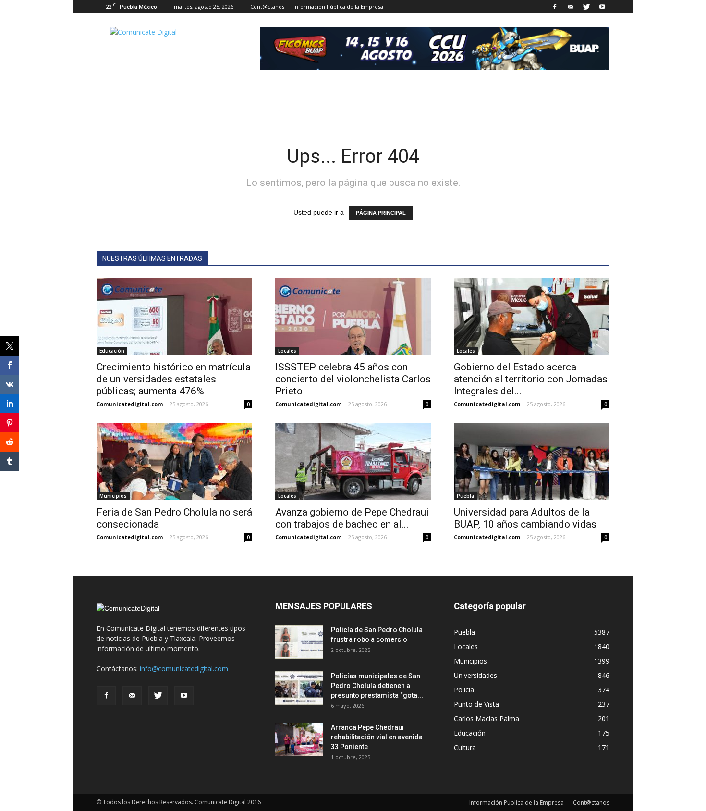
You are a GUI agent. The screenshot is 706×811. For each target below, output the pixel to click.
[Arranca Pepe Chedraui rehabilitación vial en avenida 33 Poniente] (299, 739)
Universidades (475, 675)
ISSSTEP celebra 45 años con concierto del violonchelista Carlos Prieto (353, 379)
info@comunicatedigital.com (184, 668)
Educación (111, 350)
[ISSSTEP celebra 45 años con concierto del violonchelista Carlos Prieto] (353, 316)
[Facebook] (555, 6)
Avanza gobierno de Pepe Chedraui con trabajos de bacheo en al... (352, 518)
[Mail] (570, 6)
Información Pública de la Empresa (338, 6)
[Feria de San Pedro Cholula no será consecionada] (174, 461)
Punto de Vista (476, 704)
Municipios (113, 495)
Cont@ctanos (267, 6)
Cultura (465, 747)
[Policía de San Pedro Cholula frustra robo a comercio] (299, 642)
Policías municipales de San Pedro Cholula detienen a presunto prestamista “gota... (377, 685)
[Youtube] (602, 6)
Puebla (465, 495)
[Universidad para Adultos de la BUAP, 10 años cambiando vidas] (531, 461)
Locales (287, 350)
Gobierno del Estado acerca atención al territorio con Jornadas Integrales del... (531, 379)
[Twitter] (586, 6)
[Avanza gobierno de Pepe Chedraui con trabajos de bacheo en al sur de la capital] (353, 461)
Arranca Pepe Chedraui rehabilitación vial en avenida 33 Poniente (377, 737)
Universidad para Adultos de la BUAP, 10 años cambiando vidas (525, 518)
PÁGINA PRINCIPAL (381, 213)
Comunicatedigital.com (130, 403)
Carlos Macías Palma (486, 718)
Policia (464, 689)
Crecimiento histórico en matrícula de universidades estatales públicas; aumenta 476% (174, 379)
